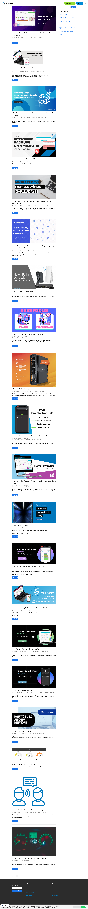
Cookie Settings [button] (77, 906)
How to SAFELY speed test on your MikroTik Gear (29, 858)
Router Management (30, 895)
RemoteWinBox (35, 37)
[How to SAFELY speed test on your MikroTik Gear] (34, 841)
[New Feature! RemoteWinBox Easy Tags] (34, 635)
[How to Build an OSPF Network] (34, 718)
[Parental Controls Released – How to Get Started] (34, 419)
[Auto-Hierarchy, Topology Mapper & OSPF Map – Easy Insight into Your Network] (34, 231)
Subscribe (17, 890)
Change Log (16, 71)
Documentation (55, 887)
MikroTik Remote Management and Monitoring (35, 889)
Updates (40, 37)
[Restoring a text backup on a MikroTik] (34, 144)
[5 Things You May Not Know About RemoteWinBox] (34, 594)
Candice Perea (24, 37)
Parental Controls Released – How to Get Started (29, 436)
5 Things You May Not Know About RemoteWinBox (30, 608)
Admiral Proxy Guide (63, 14)
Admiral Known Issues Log (57, 898)
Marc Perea (23, 117)
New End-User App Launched (22, 690)
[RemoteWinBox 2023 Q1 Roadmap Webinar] (34, 319)
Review (33, 294)
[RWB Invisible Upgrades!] (34, 512)
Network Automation (30, 892)
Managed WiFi (28, 898)
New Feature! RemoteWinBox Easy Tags (26, 649)
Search (73, 7)
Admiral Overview (29, 887)
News (31, 37)
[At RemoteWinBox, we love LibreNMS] (29, 752)
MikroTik (20, 71)
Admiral (15, 337)
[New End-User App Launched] (34, 676)
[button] (85, 3)
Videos (43, 71)
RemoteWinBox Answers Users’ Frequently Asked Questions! (33, 810)
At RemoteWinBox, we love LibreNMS (25, 760)
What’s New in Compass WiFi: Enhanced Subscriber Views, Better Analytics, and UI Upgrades (67, 27)
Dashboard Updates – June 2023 (23, 68)
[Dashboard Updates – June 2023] (28, 57)
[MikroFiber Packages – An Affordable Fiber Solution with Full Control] (34, 98)
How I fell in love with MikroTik (23, 292)
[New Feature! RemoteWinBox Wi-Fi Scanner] (34, 553)
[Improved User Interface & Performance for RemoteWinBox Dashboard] (34, 18)
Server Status (55, 895)
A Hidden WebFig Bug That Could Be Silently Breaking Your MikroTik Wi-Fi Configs (66, 33)
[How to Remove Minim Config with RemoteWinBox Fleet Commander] (34, 186)
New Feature (24, 71)
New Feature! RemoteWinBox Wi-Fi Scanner (28, 567)
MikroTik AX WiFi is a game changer (25, 389)
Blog (53, 892)
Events (18, 337)
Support (47, 161)
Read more (15, 43)
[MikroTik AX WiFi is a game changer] (34, 369)
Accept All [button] (84, 906)
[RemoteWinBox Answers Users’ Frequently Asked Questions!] (28, 791)
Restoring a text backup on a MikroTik (25, 159)
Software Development (37, 71)
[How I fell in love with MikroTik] (34, 277)
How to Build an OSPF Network (23, 731)
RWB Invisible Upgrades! (21, 526)
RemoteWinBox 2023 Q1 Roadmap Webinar (27, 334)
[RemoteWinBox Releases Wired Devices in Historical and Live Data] (34, 466)
